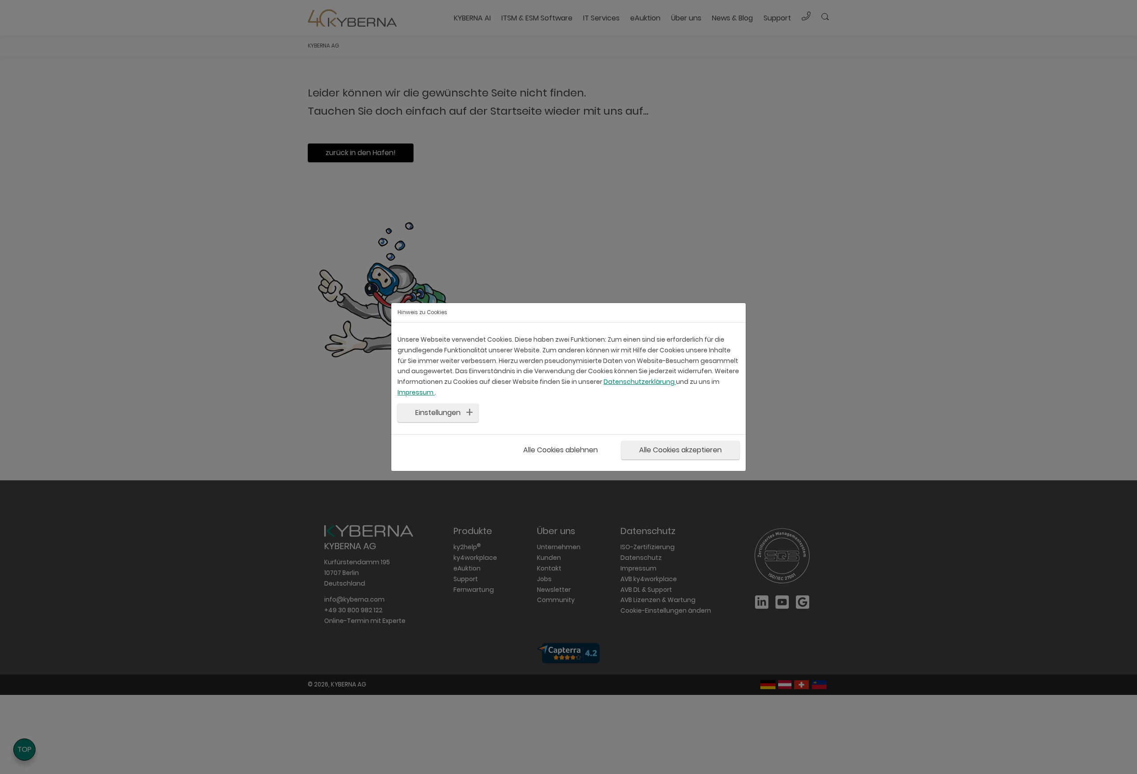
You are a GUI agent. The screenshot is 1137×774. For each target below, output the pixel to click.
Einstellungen (438, 412)
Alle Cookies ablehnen (560, 449)
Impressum (416, 392)
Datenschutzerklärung (640, 381)
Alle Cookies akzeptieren (680, 449)
